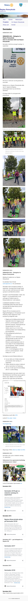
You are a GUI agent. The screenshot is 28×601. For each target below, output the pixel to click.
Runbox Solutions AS (16, 598)
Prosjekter (6, 22)
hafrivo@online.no (7, 283)
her (21, 483)
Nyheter (10, 19)
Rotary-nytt (6, 25)
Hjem (4, 19)
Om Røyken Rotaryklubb (17, 22)
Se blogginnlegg (7, 423)
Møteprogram (18, 19)
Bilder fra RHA (21, 450)
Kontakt (13, 25)
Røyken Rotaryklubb (7, 9)
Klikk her (15, 450)
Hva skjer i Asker (11, 418)
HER (16, 415)
